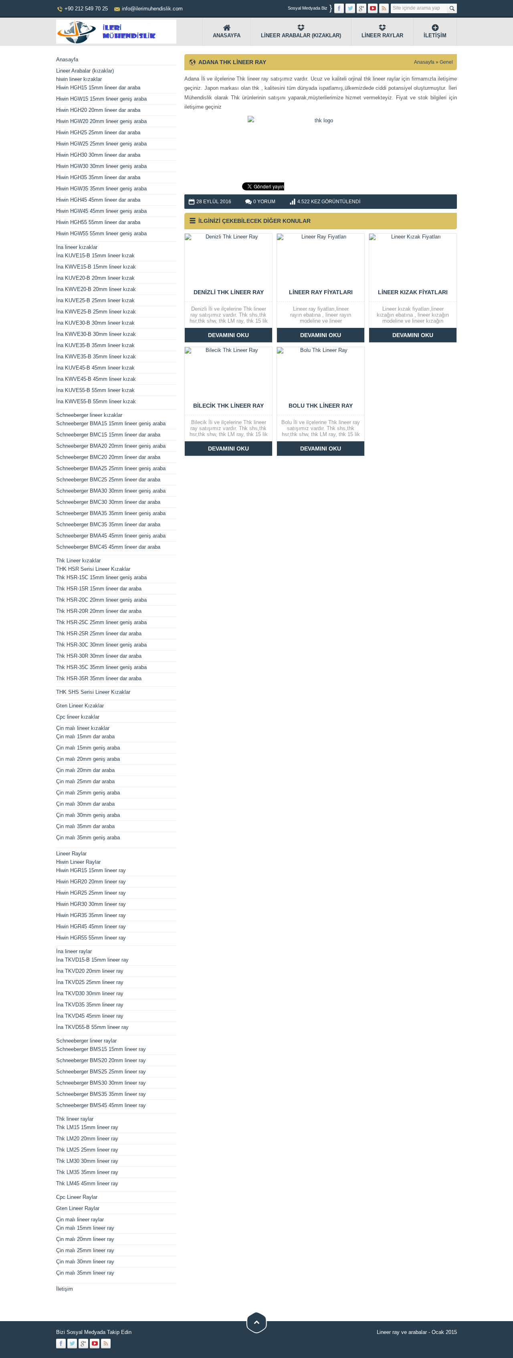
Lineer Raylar (382, 35)
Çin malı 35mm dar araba (85, 826)
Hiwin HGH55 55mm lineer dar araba (98, 222)
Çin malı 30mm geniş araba (88, 815)
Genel (446, 62)
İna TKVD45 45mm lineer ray (89, 1016)
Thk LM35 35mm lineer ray (87, 1172)
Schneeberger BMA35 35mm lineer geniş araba (111, 513)
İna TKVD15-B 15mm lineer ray (92, 960)
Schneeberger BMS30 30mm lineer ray (101, 1083)
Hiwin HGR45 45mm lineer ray (91, 927)
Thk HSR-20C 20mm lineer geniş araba (101, 600)
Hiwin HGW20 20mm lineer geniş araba (101, 121)
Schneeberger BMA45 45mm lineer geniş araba (111, 536)
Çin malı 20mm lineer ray (85, 1239)
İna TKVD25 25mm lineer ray (89, 982)
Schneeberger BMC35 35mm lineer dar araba (108, 524)
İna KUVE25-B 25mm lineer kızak (95, 300)
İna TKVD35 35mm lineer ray (89, 1005)
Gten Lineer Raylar (77, 1208)
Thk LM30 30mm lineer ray (87, 1161)
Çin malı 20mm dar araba (85, 770)
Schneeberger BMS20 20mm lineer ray (101, 1060)
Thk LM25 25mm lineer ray (87, 1150)
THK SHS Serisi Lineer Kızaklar (93, 692)
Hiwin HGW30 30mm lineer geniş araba (101, 166)
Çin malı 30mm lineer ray (85, 1262)
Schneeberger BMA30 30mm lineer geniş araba (111, 491)
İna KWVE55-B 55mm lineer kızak (96, 401)
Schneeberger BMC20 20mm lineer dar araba (108, 457)
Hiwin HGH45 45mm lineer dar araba (98, 200)
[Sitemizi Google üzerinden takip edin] (361, 8)
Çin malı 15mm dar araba (85, 737)
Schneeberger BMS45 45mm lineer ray (101, 1105)
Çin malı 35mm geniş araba (88, 838)
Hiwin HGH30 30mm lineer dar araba (98, 155)
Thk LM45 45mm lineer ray (87, 1183)
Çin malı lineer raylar (80, 1220)
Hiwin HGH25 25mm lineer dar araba (98, 132)
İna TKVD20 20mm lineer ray (89, 971)
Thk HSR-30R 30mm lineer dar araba (98, 656)
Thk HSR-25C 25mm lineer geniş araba (101, 622)
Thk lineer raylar (74, 1119)
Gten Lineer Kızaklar (80, 706)
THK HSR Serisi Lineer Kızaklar (93, 569)
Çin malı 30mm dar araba (85, 804)
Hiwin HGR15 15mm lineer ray (91, 870)
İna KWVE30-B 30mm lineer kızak (96, 334)
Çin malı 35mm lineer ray (85, 1273)
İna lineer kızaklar (76, 247)
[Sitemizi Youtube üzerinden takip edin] (373, 8)
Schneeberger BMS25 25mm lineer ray (101, 1072)
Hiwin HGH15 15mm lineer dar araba (98, 88)
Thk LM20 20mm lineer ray (87, 1139)
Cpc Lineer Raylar (76, 1197)
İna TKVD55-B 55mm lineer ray (92, 1027)
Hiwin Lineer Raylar (78, 862)
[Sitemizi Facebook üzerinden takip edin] (339, 8)
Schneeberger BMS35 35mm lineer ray (101, 1094)
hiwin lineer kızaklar (79, 79)
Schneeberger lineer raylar (86, 1041)
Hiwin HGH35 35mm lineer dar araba (98, 177)
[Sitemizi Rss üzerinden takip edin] (384, 8)
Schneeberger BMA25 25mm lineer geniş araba (111, 468)
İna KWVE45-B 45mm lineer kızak (96, 379)
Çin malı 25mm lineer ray (85, 1250)
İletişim (435, 35)
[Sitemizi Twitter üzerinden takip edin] (350, 8)
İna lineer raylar (74, 951)
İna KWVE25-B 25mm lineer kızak (96, 312)
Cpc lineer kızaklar (77, 717)
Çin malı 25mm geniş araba (88, 793)
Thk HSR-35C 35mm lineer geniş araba (101, 667)
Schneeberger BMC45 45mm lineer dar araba (108, 547)
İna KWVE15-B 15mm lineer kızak (96, 267)
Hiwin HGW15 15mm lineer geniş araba (101, 99)
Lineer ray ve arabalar (402, 1332)
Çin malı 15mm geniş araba (88, 748)
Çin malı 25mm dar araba (85, 781)
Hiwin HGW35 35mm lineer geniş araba (101, 189)
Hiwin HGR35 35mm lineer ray (91, 915)
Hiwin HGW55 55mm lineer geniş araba (101, 233)
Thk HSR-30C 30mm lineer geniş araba (101, 645)
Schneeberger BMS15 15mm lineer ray (101, 1049)
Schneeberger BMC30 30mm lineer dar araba (108, 502)
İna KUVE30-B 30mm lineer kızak (95, 323)
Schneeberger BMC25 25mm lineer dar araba (108, 480)
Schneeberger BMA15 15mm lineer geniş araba (111, 423)
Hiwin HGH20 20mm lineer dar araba (98, 110)
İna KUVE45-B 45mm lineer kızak (95, 368)
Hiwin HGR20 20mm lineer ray (91, 882)
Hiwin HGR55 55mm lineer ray (91, 938)
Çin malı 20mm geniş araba (88, 759)
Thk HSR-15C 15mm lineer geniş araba (101, 577)
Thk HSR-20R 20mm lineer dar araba (98, 611)
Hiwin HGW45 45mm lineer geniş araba (101, 211)
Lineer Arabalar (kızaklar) (301, 35)
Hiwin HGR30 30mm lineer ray (91, 904)
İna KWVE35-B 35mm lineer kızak (96, 357)
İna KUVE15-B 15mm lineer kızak (95, 256)
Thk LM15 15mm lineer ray (87, 1127)
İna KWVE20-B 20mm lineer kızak (96, 289)
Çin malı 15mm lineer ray (85, 1228)
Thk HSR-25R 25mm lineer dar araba (98, 633)
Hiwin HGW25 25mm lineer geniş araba (101, 144)
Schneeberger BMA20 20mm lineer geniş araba (111, 446)
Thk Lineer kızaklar (78, 561)
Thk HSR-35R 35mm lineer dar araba (98, 678)
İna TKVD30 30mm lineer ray (89, 993)
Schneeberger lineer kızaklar (89, 415)
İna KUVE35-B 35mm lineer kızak (95, 345)
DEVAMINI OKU (228, 335)
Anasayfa (226, 35)
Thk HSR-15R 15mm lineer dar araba (98, 589)
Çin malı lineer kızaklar (82, 728)
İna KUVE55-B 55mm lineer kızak (95, 390)
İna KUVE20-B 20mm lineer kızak (95, 278)
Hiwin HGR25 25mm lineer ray (91, 893)
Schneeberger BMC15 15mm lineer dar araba (108, 435)
